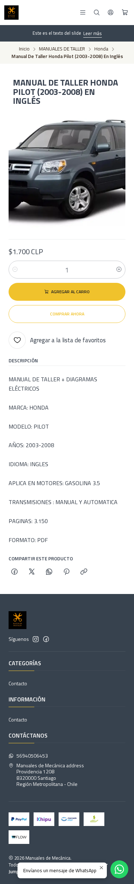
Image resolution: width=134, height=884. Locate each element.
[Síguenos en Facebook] (46, 639)
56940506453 (32, 755)
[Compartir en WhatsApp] (49, 572)
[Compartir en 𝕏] (32, 572)
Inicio (24, 49)
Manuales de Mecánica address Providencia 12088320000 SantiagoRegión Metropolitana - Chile (50, 775)
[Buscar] (96, 12)
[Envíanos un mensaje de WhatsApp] (119, 869)
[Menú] (83, 12)
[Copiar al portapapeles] (84, 572)
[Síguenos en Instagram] (35, 639)
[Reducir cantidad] (15, 269)
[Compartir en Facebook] (14, 572)
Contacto (18, 683)
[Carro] (125, 12)
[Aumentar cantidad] (119, 269)
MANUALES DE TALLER (62, 49)
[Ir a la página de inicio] (11, 12)
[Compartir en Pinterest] (66, 572)
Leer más (92, 33)
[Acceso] (110, 12)
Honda (101, 49)
